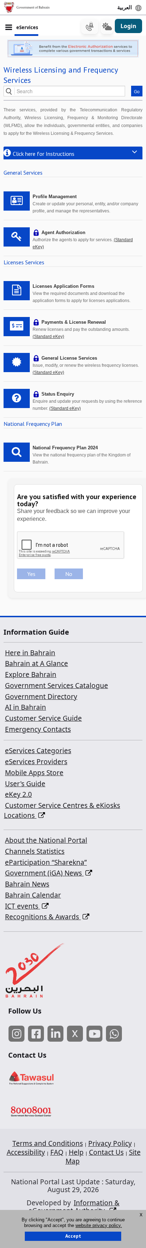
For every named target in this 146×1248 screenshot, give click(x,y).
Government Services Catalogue (56, 685)
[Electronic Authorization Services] (73, 48)
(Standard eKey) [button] (48, 336)
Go (137, 91)
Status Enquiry (57, 394)
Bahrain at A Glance (36, 663)
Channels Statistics (34, 851)
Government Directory (41, 696)
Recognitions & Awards (43, 916)
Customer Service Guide (43, 718)
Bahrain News (27, 884)
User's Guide (25, 783)
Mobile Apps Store (34, 772)
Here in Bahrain (30, 652)
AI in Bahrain (25, 707)
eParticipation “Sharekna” (46, 862)
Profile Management (55, 196)
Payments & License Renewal (73, 322)
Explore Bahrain (30, 674)
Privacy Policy (110, 1143)
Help (76, 1152)
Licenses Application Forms (63, 286)
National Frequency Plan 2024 (65, 447)
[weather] (107, 26)
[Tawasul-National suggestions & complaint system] (46, 1077)
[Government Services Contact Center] (46, 1112)
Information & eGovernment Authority (74, 1206)
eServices (27, 27)
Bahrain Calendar (33, 895)
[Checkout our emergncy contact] (90, 26)
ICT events (22, 906)
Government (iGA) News (44, 873)
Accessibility (26, 1152)
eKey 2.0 (18, 794)
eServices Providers (36, 761)
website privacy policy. (98, 1225)
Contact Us (106, 1152)
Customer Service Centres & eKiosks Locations (62, 810)
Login (128, 26)
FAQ (56, 1152)
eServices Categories (38, 750)
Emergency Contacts (38, 729)
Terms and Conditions (47, 1143)
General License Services (69, 358)
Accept (73, 1236)
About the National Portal (46, 840)
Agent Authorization (63, 232)
